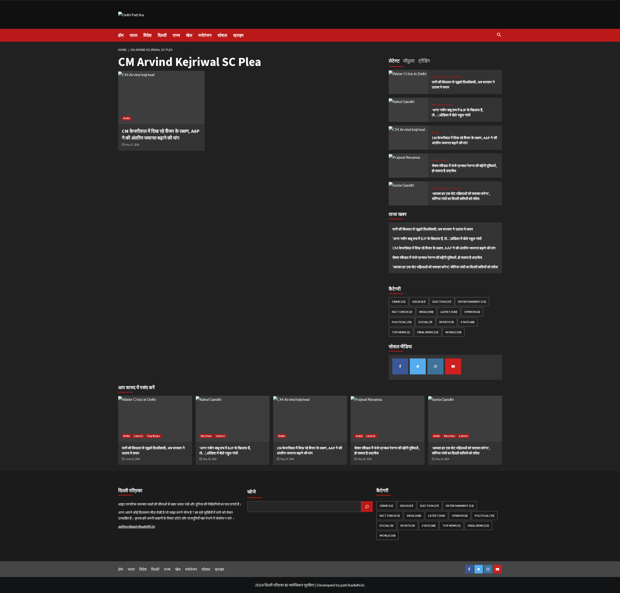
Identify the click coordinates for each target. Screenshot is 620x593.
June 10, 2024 (132, 459)
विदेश (147, 35)
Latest (444, 77)
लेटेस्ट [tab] (394, 61)
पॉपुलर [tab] (409, 61)
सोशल (222, 35)
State (467, 322)
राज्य (176, 35)
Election (437, 104)
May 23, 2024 (442, 459)
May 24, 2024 (365, 459)
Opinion (472, 312)
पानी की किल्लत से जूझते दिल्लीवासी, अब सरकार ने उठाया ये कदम (432, 229)
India (435, 160)
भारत (133, 35)
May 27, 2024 (132, 144)
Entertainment (472, 301)
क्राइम (238, 35)
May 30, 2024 (210, 459)
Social (425, 322)
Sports (446, 322)
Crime (398, 301)
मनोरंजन (204, 35)
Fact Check (402, 312)
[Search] (499, 35)
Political (401, 322)
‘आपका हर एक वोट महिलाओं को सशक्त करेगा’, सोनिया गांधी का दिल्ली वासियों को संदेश (445, 267)
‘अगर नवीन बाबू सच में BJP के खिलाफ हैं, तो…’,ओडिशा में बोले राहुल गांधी (436, 239)
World (453, 332)
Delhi (126, 118)
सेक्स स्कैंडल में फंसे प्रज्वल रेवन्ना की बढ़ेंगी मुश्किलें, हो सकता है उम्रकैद (437, 257)
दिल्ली (162, 35)
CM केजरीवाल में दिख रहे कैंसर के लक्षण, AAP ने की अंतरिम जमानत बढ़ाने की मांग (444, 248)
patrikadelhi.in (352, 585)
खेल (189, 35)
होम (121, 35)
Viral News (427, 332)
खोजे (251, 492)
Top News (456, 77)
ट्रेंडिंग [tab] (424, 61)
